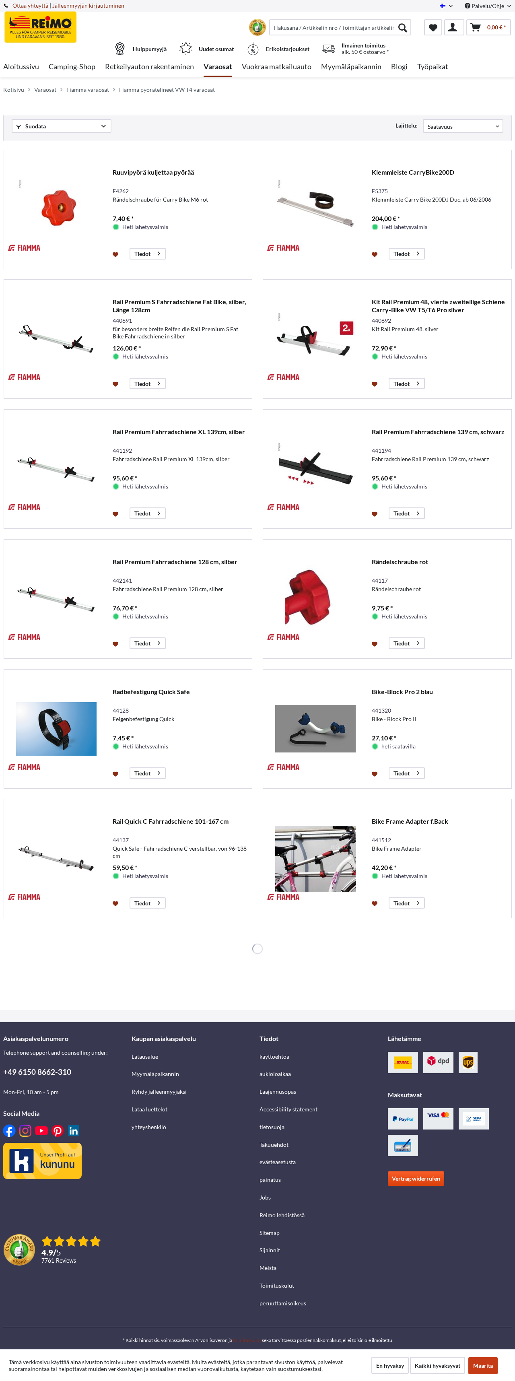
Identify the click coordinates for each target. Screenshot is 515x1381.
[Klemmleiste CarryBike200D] (315, 209)
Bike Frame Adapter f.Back (410, 821)
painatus (270, 1179)
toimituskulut (247, 1340)
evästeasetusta (278, 1161)
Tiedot (142, 253)
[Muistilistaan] (116, 254)
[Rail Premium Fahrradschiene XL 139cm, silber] (56, 469)
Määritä (483, 1365)
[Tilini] (454, 27)
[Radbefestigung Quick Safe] (56, 729)
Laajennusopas (278, 1091)
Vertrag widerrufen (416, 1178)
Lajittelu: (407, 125)
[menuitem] (340, 27)
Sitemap (270, 1232)
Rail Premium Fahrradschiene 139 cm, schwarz (438, 431)
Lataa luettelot (149, 1109)
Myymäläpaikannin (155, 1073)
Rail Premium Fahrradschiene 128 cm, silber (175, 561)
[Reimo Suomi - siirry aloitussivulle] (66, 23)
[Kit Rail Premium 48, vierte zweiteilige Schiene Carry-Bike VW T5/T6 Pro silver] (315, 339)
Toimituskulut (277, 1285)
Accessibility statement (288, 1109)
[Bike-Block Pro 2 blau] (315, 729)
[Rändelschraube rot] (315, 599)
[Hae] (402, 27)
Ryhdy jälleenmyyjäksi (159, 1091)
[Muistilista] (433, 27)
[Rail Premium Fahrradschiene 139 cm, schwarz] (315, 469)
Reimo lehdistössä (282, 1215)
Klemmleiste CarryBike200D (413, 172)
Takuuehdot (274, 1144)
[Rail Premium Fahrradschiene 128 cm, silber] (56, 599)
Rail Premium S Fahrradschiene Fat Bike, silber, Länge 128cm (179, 305)
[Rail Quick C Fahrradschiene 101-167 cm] (56, 858)
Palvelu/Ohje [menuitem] (487, 5)
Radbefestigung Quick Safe (151, 691)
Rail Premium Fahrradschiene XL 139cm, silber (179, 431)
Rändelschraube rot (400, 561)
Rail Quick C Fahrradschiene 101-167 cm (171, 821)
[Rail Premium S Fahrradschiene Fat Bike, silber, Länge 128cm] (56, 339)
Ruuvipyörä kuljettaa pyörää (153, 172)
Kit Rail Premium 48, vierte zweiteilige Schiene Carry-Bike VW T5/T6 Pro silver (438, 305)
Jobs (265, 1197)
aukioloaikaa (275, 1073)
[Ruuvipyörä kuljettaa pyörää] (56, 209)
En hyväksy (390, 1365)
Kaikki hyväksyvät (437, 1365)
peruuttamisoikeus (283, 1303)
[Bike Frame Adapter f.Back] (315, 858)
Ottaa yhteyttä (30, 5)
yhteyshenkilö (149, 1126)
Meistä (268, 1267)
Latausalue (145, 1056)
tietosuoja (272, 1126)
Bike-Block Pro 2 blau (402, 691)
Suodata (35, 126)
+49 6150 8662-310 (37, 1071)
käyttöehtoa (274, 1056)
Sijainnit (270, 1250)
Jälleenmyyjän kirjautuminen (88, 5)
